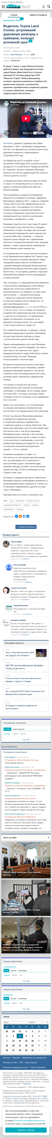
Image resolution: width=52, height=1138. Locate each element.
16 (32, 1041)
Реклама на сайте (10, 1063)
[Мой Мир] (27, 516)
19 (7, 1045)
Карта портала (31, 1063)
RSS (21, 1063)
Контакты (6, 1058)
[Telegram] (24, 516)
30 (13, 1031)
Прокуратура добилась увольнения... (21, 798)
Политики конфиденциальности (29, 1120)
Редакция (16, 1058)
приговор (19, 501)
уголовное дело (32, 501)
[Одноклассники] (20, 516)
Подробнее (26, 1084)
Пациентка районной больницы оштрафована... (26, 770)
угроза (26, 505)
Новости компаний (38, 1067)
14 (20, 1041)
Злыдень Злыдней (18, 620)
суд (11, 501)
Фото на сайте (10, 837)
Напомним (8, 143)
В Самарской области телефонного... (21, 817)
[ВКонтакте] (16, 516)
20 (13, 1045)
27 (13, 1050)
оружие (35, 505)
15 (26, 1041)
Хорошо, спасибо (26, 1130)
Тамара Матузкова (20, 605)
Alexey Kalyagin (19, 565)
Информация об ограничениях (34, 1058)
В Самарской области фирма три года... (22, 760)
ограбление (8, 509)
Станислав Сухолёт (19, 588)
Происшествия (8, 20)
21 (20, 1045)
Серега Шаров (16, 542)
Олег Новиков (16, 55)
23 (32, 1045)
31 (20, 1031)
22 (26, 1045)
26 (7, 1050)
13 (13, 1041)
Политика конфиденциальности (15, 1067)
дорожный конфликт (12, 505)
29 (7, 1031)
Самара (20, 509)
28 (20, 1050)
